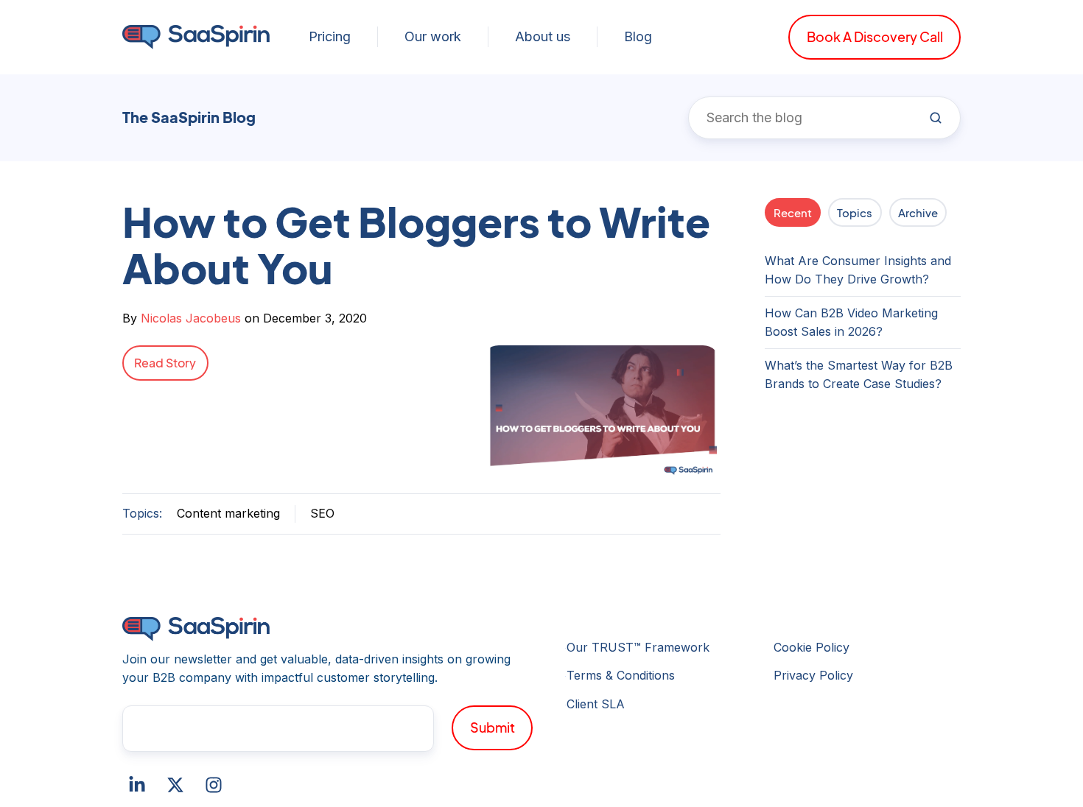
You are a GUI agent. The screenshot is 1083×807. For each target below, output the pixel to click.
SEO (322, 513)
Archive (918, 212)
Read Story (165, 362)
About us (542, 36)
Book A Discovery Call (875, 36)
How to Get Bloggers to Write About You (416, 244)
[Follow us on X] (175, 785)
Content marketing (228, 513)
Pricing (330, 36)
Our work (432, 36)
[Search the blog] (935, 117)
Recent (793, 212)
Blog (638, 36)
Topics (854, 212)
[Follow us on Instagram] (213, 785)
